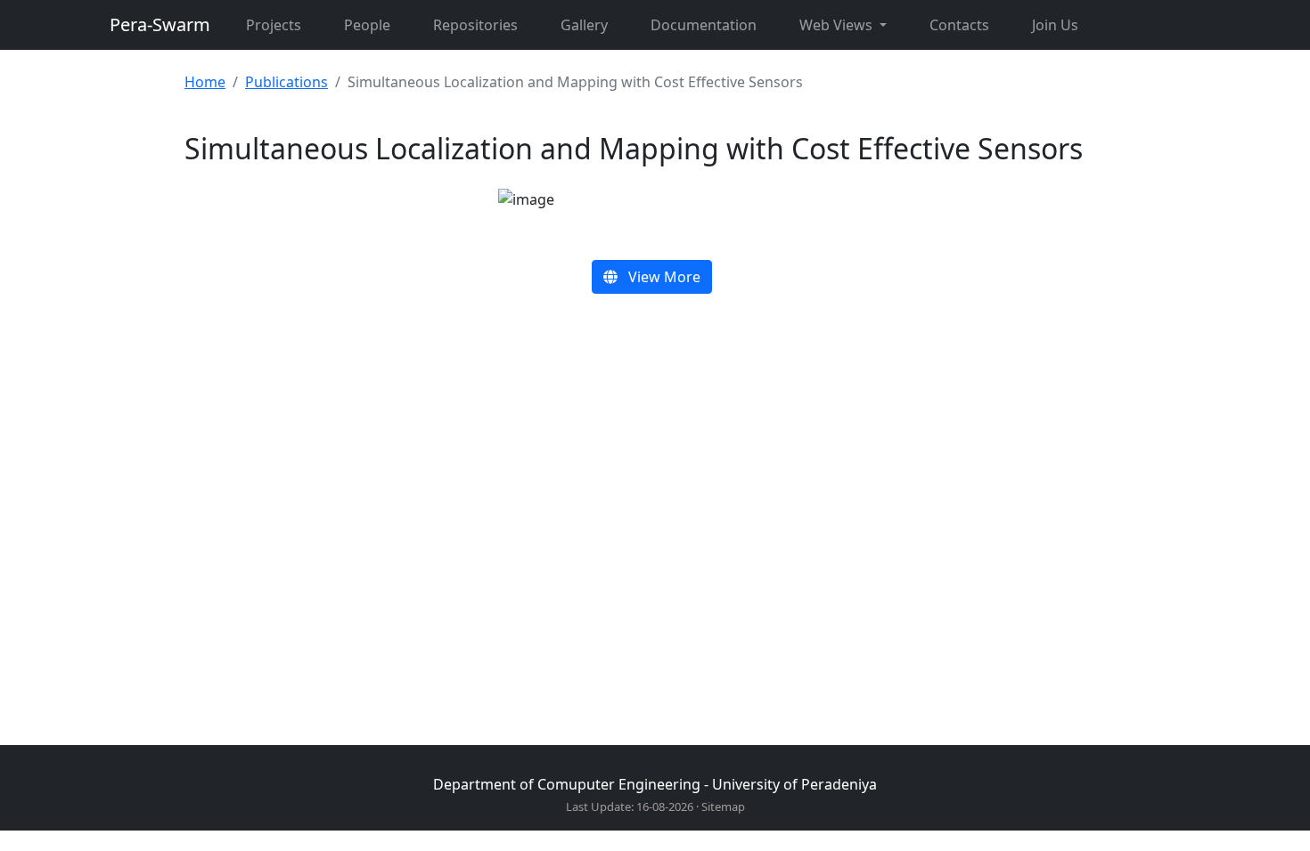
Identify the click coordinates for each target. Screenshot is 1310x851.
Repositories (475, 25)
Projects (273, 25)
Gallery (584, 25)
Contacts (959, 25)
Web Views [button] (837, 25)
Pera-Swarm (160, 24)
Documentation (704, 25)
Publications (286, 82)
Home (204, 82)
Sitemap (723, 806)
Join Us (1055, 25)
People (367, 25)
